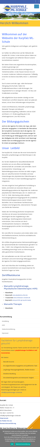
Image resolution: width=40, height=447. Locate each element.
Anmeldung (5, 321)
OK (12, 444)
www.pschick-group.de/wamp (21, 300)
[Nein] (38, 438)
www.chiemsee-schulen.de (21, 297)
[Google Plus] (37, 1)
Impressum (5, 333)
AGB (3, 325)
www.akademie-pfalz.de (20, 295)
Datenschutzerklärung (8, 329)
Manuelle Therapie (13, 304)
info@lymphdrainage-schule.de (11, 392)
